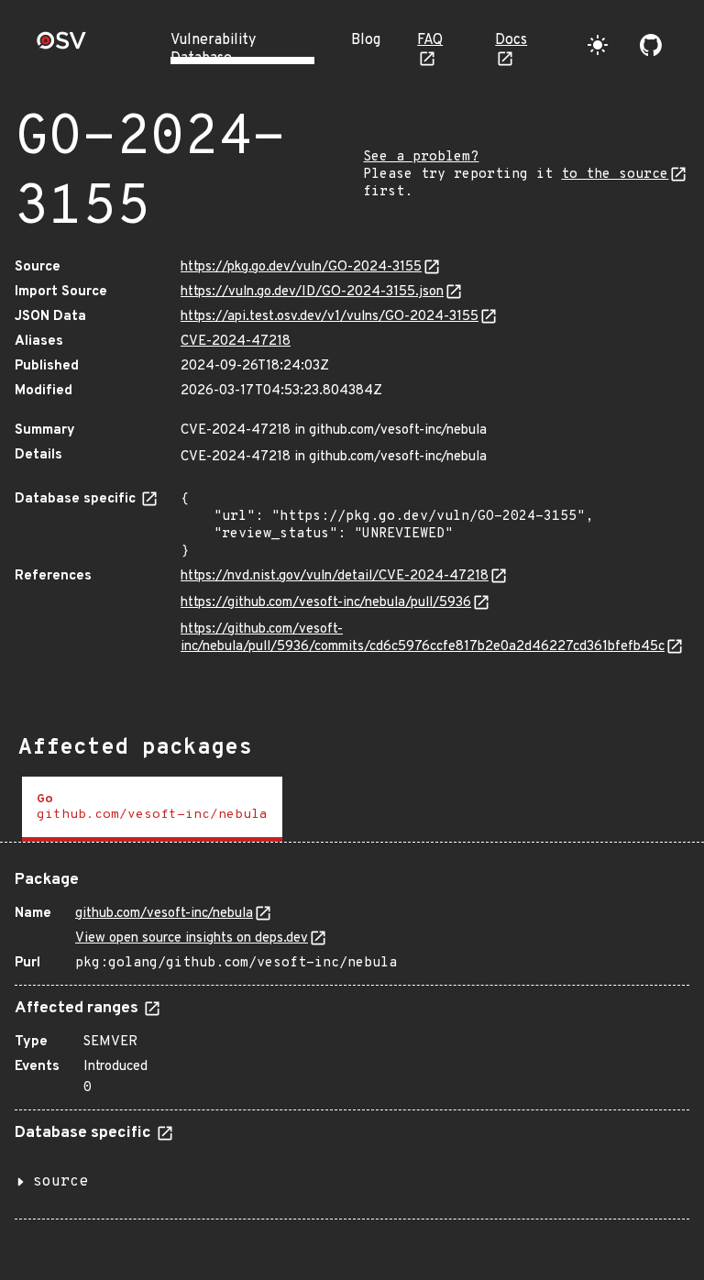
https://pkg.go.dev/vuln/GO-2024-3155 (301, 267)
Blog (365, 40)
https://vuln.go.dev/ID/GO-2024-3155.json (312, 292)
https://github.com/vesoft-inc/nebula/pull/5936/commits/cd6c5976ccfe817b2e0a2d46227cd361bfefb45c (423, 638)
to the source (614, 174)
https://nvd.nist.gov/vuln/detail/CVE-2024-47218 (335, 576)
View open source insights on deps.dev (191, 938)
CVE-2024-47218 (236, 341)
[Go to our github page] (651, 45)
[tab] (152, 809)
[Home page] (61, 46)
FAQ (430, 40)
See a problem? (420, 157)
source (60, 1182)
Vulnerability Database (213, 49)
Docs (511, 40)
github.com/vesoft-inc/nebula (164, 913)
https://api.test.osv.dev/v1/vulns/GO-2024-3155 (329, 317)
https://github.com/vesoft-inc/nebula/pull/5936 (326, 603)
